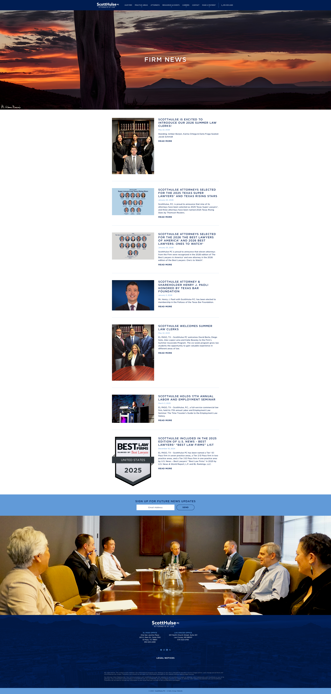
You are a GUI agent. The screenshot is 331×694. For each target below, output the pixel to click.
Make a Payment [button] (209, 5)
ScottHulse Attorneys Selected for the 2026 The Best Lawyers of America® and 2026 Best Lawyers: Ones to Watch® (187, 238)
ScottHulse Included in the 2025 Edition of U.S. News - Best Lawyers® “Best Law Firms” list (187, 441)
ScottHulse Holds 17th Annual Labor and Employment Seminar (186, 398)
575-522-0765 (183, 640)
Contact (195, 5)
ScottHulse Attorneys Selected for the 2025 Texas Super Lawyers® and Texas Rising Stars (187, 193)
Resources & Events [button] (171, 5)
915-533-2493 (228, 5)
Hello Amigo (172, 691)
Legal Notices (165, 658)
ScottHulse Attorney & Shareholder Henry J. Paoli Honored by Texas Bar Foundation (183, 286)
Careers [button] (185, 5)
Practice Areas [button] (141, 5)
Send (185, 507)
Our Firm (128, 5)
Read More (165, 141)
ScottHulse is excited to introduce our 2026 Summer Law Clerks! (187, 122)
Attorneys (155, 5)
